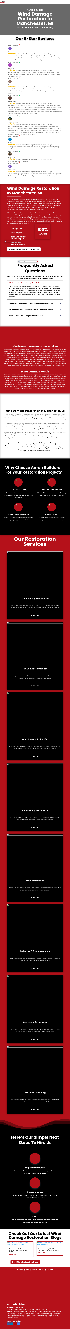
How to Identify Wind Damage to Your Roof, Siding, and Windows (49, 1249)
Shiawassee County (49, 1312)
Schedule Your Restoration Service (24, 249)
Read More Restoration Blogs (25, 1262)
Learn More (34, 615)
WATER (20, 1270)
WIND (35, 1270)
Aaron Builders (16, 1304)
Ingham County (54, 1316)
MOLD (42, 1270)
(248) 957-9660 (17, 1307)
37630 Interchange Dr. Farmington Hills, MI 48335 (30, 1309)
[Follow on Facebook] (8, 1323)
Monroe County (34, 1314)
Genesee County (12, 1318)
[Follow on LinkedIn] (11, 1323)
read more (12, 1254)
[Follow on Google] (18, 1323)
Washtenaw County (35, 1312)
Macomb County (46, 1314)
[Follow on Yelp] (15, 1323)
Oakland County (22, 1314)
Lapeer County (31, 1316)
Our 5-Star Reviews (35, 38)
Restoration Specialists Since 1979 (35, 27)
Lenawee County (18, 1316)
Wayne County (22, 1312)
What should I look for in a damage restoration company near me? (19, 1250)
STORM (50, 1270)
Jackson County (42, 1316)
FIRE (28, 1270)
